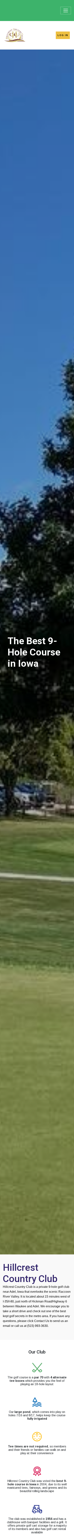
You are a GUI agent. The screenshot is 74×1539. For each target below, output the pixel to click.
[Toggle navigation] (65, 10)
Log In (62, 35)
